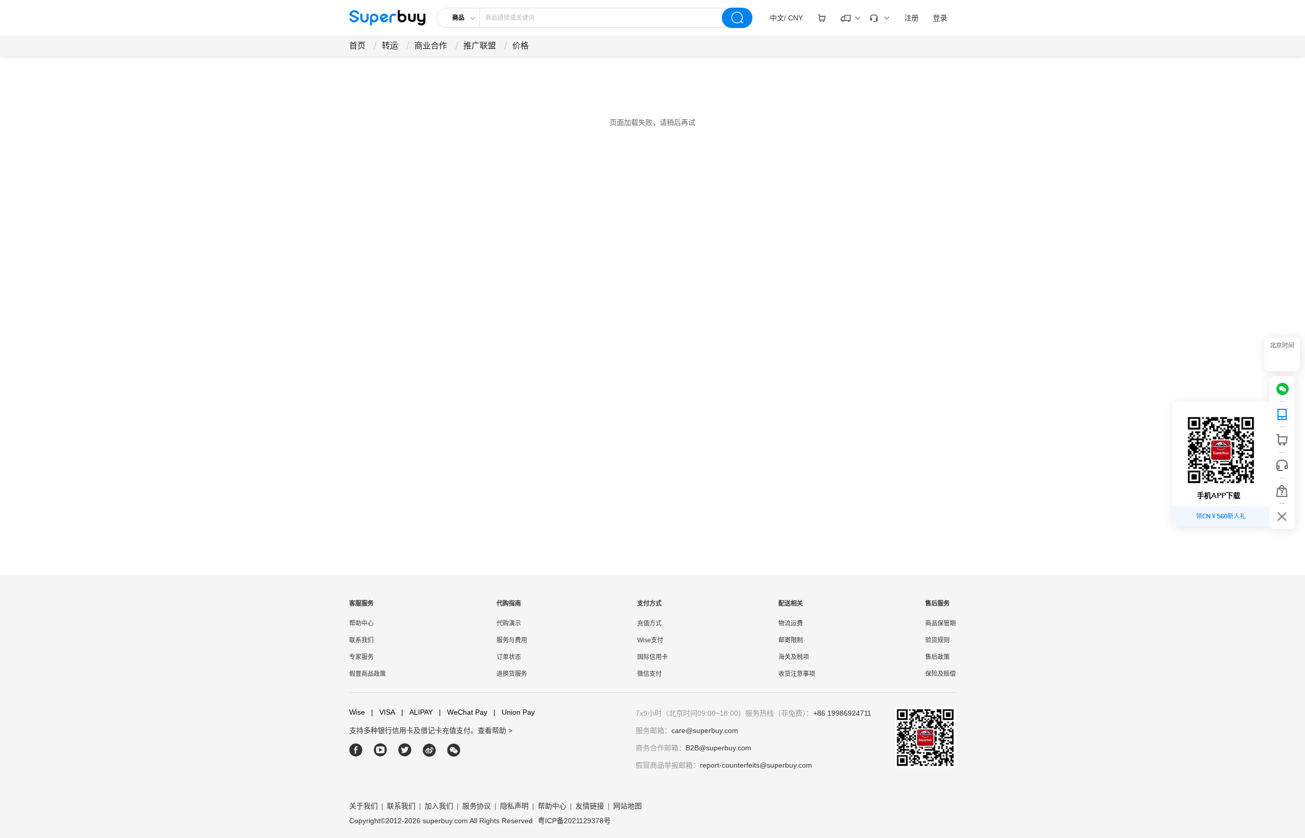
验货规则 (937, 640)
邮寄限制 (790, 640)
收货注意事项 (796, 673)
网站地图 (627, 806)
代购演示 (509, 623)
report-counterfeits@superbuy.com (756, 765)
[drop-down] (822, 17)
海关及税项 (793, 657)
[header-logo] (387, 17)
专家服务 (361, 657)
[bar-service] (1282, 465)
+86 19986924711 (842, 713)
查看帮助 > (495, 730)
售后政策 (937, 657)
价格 (520, 45)
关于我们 (363, 806)
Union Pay (514, 712)
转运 (390, 45)
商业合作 (430, 45)
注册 (911, 18)
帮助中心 (361, 623)
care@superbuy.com (704, 730)
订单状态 (509, 657)
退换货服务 (512, 673)
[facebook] (356, 750)
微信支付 (649, 673)
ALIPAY (417, 712)
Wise (357, 712)
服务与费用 (512, 640)
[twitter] (405, 750)
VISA (383, 712)
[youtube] (380, 750)
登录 (940, 18)
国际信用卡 (652, 657)
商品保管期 (940, 623)
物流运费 (790, 623)
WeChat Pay (463, 712)
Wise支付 (650, 640)
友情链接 (590, 806)
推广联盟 (479, 45)
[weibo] (429, 750)
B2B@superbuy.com (718, 748)
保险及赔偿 (940, 673)
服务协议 (476, 806)
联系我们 (361, 640)
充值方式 (649, 623)
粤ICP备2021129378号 (574, 821)
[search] (737, 18)
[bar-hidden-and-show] (1282, 516)
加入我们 (439, 806)
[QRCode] (1282, 414)
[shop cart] (1282, 440)
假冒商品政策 (367, 673)
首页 (357, 45)
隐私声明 (514, 806)
